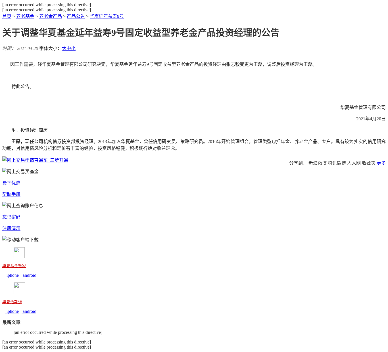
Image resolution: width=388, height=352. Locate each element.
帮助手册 (11, 194)
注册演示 (11, 228)
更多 (381, 163)
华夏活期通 (12, 302)
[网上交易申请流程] (35, 160)
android (29, 275)
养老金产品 (50, 16)
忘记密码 (11, 217)
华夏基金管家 (14, 266)
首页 (6, 16)
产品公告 (76, 16)
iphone (12, 275)
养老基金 (25, 16)
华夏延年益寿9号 (107, 16)
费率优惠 (11, 183)
